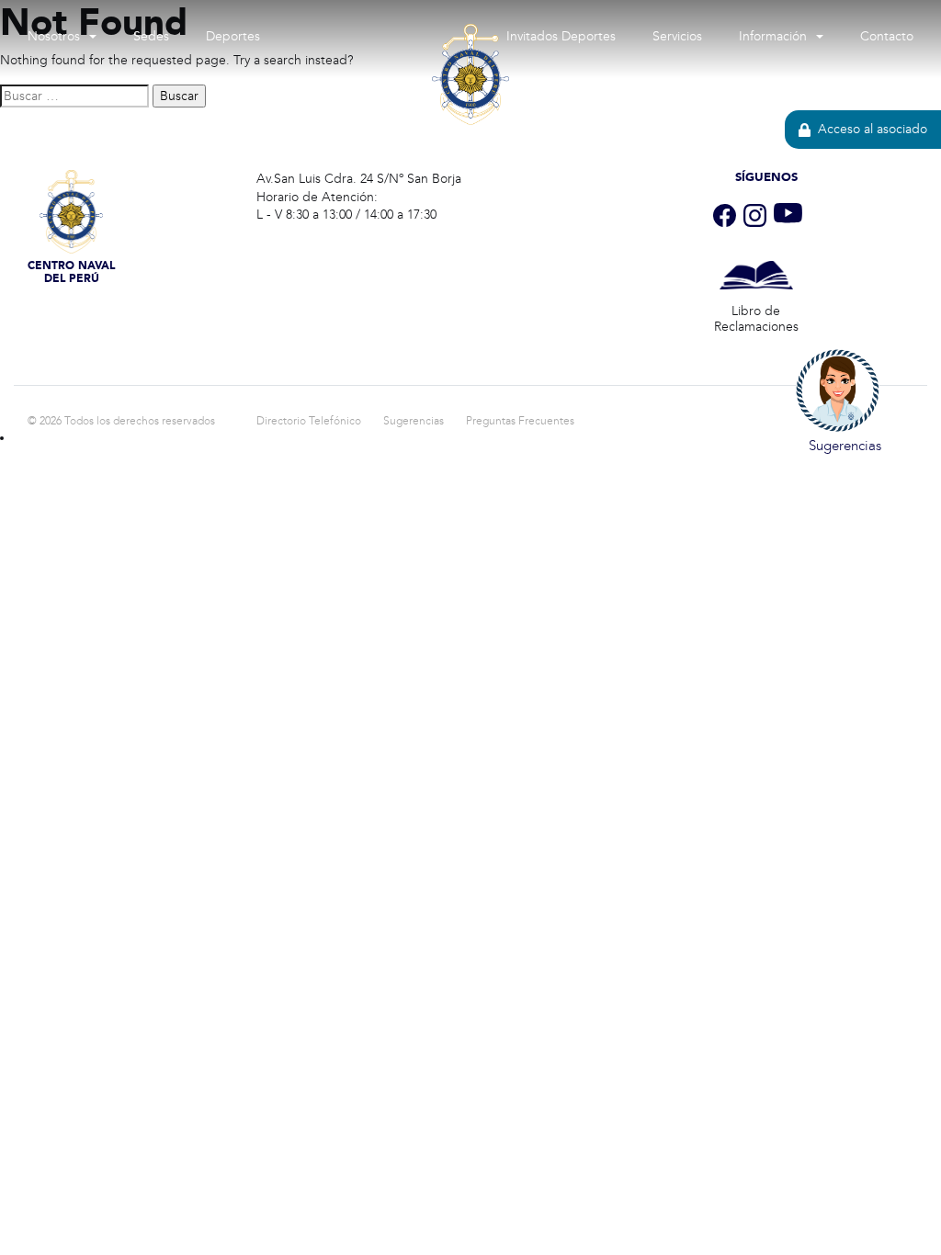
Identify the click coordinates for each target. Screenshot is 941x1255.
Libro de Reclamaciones (756, 318)
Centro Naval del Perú (470, 151)
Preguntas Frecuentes (520, 420)
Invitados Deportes (561, 36)
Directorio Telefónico (308, 420)
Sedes (151, 36)
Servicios (677, 36)
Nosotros (54, 36)
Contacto (886, 36)
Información (773, 36)
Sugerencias (413, 420)
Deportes (233, 36)
